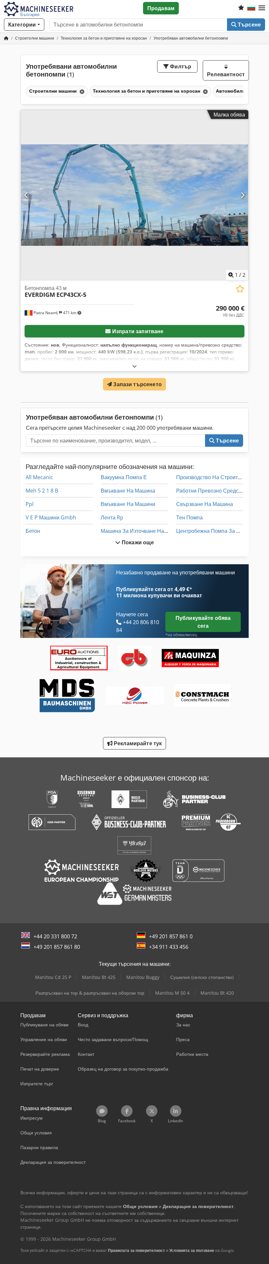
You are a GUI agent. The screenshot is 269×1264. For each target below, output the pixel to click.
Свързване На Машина (204, 504)
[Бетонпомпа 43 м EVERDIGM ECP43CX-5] (134, 195)
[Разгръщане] (134, 366)
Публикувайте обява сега (203, 621)
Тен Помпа (189, 517)
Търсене (249, 24)
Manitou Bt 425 (98, 977)
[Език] (251, 8)
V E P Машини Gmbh (51, 517)
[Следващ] (242, 195)
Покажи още (137, 542)
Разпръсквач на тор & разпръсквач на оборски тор (89, 993)
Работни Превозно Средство (211, 490)
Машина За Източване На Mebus (141, 530)
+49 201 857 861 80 (56, 946)
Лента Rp (112, 517)
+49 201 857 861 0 (171, 936)
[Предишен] (26, 195)
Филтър (180, 66)
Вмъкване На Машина (128, 490)
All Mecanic (39, 477)
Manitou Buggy (142, 977)
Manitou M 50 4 (172, 993)
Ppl (29, 504)
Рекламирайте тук (137, 743)
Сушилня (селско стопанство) (202, 977)
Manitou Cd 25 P (53, 977)
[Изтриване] (81, 91)
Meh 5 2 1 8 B (42, 490)
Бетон (33, 530)
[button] (262, 8)
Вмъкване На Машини (128, 504)
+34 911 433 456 (168, 946)
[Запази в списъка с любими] (240, 288)
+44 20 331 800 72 (55, 936)
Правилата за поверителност (136, 1250)
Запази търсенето (137, 384)
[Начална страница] (6, 38)
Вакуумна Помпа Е (124, 477)
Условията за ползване (191, 1250)
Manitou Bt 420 (217, 993)
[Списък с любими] (241, 8)
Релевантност (226, 74)
